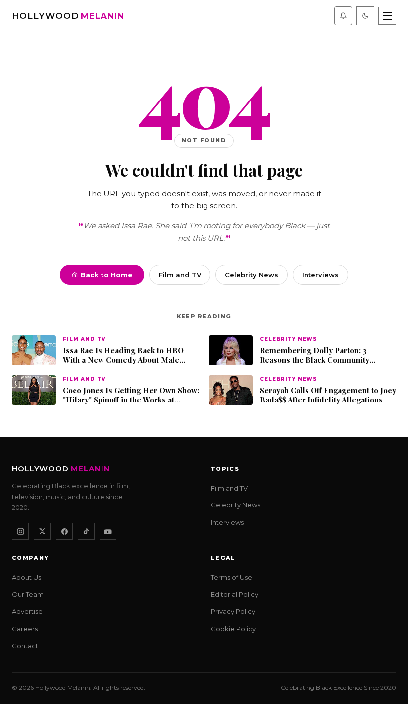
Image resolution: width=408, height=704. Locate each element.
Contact (25, 646)
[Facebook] (64, 531)
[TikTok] (86, 531)
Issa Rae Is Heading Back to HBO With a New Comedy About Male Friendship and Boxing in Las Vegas (128, 355)
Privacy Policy (233, 611)
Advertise (27, 611)
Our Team (28, 594)
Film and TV (180, 275)
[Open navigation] (387, 16)
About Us (26, 577)
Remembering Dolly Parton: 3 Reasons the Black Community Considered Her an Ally (314, 355)
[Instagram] (20, 531)
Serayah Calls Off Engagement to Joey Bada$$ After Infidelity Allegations (328, 395)
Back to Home (106, 275)
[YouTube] (108, 531)
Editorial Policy (234, 594)
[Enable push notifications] (343, 15)
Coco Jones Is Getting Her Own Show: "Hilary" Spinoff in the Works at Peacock (131, 395)
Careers (25, 629)
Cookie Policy (233, 629)
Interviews (320, 275)
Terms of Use (231, 577)
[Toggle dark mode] (365, 15)
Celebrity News (251, 275)
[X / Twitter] (42, 531)
